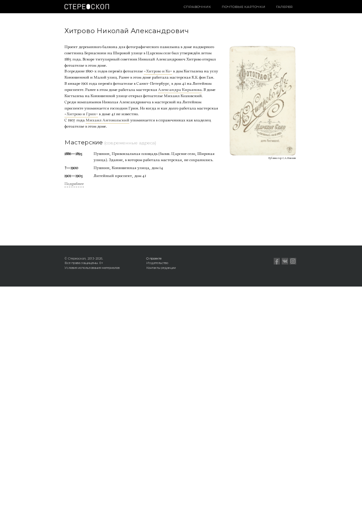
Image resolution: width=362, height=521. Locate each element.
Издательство (157, 263)
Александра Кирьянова (180, 90)
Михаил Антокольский (107, 120)
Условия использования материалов (92, 268)
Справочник (197, 7)
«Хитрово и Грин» (81, 114)
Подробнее (74, 184)
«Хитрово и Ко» (158, 71)
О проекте (154, 258)
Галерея (284, 7)
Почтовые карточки (243, 7)
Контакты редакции (161, 268)
